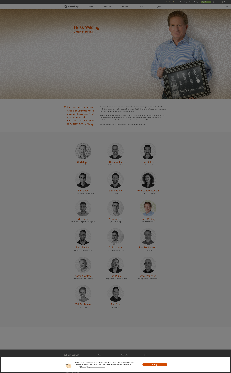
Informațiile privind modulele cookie (93, 367)
